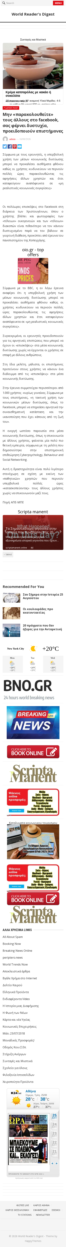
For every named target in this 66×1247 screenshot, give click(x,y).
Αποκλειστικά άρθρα (16, 971)
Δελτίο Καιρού (12, 985)
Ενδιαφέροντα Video (16, 999)
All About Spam (13, 937)
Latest (9, 554)
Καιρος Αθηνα (41, 1205)
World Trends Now (15, 964)
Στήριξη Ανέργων (14, 1054)
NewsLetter (43, 1214)
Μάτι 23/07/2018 (14, 1033)
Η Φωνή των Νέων (15, 1013)
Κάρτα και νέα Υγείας (16, 1020)
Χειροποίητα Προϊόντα (18, 1082)
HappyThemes (33, 1241)
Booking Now (12, 944)
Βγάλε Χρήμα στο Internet (20, 978)
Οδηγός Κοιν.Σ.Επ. (14, 1047)
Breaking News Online (17, 951)
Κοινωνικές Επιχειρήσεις (20, 1026)
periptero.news (13, 957)
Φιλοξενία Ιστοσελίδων (18, 1075)
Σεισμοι (56, 1210)
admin (12, 139)
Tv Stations (25, 1214)
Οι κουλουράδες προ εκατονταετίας (38, 611)
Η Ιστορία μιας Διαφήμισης (21, 1006)
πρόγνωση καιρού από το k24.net (29, 1178)
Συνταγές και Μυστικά (17, 1061)
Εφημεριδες (40, 1210)
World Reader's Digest (33, 14)
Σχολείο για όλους (15, 1068)
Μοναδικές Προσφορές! (18, 1040)
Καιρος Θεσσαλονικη (17, 1210)
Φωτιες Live (22, 1205)
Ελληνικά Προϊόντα (16, 992)
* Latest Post (11, 108)
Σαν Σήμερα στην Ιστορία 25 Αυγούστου (43, 596)
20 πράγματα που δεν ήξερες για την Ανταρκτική (42, 627)
